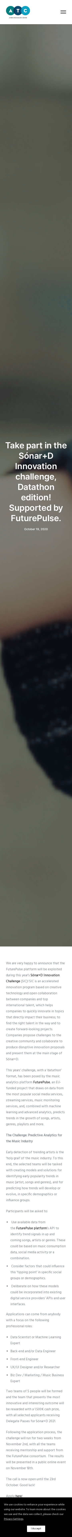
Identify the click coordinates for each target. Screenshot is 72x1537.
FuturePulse (41, 1082)
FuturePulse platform (31, 1228)
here (18, 1496)
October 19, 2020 (36, 529)
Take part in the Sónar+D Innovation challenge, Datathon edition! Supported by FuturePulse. (36, 481)
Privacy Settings (13, 1519)
